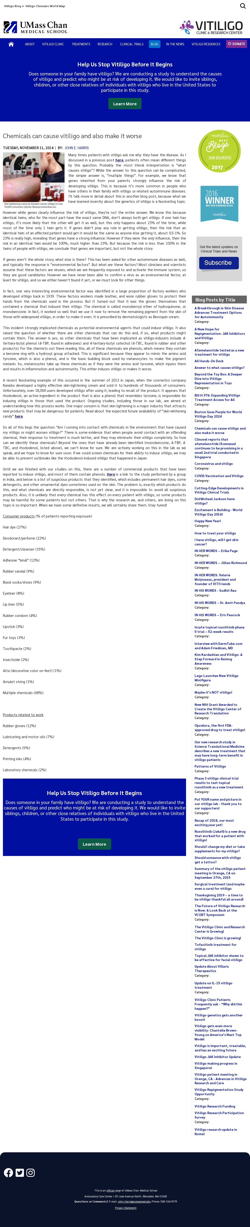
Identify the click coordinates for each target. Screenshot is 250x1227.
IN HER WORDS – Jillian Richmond (221, 562)
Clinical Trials (131, 44)
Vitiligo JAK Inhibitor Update (218, 1056)
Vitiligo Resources (206, 44)
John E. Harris (77, 147)
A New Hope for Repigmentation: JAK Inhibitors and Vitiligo (220, 333)
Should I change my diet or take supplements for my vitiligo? (220, 848)
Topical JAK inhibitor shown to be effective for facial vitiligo (219, 957)
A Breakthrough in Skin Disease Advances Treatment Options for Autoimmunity (219, 312)
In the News (175, 44)
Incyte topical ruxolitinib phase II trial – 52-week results (219, 629)
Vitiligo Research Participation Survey (219, 1114)
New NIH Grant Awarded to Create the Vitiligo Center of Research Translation (218, 708)
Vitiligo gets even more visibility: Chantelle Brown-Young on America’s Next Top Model (218, 1032)
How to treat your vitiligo (215, 533)
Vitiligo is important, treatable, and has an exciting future (220, 1047)
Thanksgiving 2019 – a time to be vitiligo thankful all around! (219, 897)
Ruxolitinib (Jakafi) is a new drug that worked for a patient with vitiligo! (220, 835)
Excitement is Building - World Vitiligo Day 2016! (218, 511)
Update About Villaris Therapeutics (212, 968)
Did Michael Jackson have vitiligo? (215, 500)
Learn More (125, 103)
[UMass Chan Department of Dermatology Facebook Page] (10, 1173)
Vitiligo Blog (12, 6)
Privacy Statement (125, 1208)
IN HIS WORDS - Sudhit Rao (216, 590)
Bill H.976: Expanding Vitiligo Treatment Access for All (217, 397)
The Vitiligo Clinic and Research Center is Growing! (220, 929)
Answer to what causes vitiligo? (219, 367)
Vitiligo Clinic (53, 44)
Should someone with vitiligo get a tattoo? (218, 859)
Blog (154, 44)
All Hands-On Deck (209, 361)
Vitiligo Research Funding (215, 1106)
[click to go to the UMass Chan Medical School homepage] (35, 27)
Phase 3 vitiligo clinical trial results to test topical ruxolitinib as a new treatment (219, 782)
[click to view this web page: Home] (11, 44)
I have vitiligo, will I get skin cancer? (217, 541)
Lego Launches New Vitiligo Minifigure (217, 677)
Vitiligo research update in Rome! (216, 1131)
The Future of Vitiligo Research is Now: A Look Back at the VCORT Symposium (220, 910)
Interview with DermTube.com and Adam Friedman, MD (218, 645)
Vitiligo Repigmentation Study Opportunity (219, 1091)
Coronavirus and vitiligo (214, 463)
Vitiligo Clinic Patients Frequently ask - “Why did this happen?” (218, 1003)
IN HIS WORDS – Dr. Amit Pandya (220, 602)
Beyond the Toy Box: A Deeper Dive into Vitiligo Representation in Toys (218, 378)
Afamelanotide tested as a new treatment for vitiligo (219, 352)
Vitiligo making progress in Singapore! (216, 1065)
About (30, 44)
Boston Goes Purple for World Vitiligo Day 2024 (218, 413)
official (111, 1190)
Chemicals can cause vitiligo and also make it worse (220, 430)
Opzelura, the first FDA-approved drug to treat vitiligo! (220, 727)
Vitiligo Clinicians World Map (45, 6)
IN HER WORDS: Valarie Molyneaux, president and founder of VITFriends (215, 579)
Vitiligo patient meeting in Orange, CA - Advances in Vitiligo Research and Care (221, 1078)
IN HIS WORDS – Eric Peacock (217, 615)
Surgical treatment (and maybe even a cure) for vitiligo (220, 886)
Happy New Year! (208, 520)
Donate (238, 44)
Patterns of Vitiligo (210, 766)
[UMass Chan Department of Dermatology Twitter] (21, 1173)
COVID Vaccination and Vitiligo (219, 475)
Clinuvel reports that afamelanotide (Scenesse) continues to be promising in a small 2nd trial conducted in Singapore (219, 448)
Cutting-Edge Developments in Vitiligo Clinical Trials (219, 490)
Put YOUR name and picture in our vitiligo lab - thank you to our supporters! (218, 803)
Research (105, 44)
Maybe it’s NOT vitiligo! (213, 692)
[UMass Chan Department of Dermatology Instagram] (31, 1173)
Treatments (81, 44)
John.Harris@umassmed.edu (134, 1201)
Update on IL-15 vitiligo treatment (213, 985)
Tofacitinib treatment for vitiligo (216, 946)
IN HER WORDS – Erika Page (216, 550)
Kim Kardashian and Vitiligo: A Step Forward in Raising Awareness (218, 658)
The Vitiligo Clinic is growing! (218, 938)
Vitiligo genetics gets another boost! (219, 1017)
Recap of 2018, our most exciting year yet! (214, 822)
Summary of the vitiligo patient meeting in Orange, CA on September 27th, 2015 (220, 872)
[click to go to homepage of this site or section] (212, 27)
